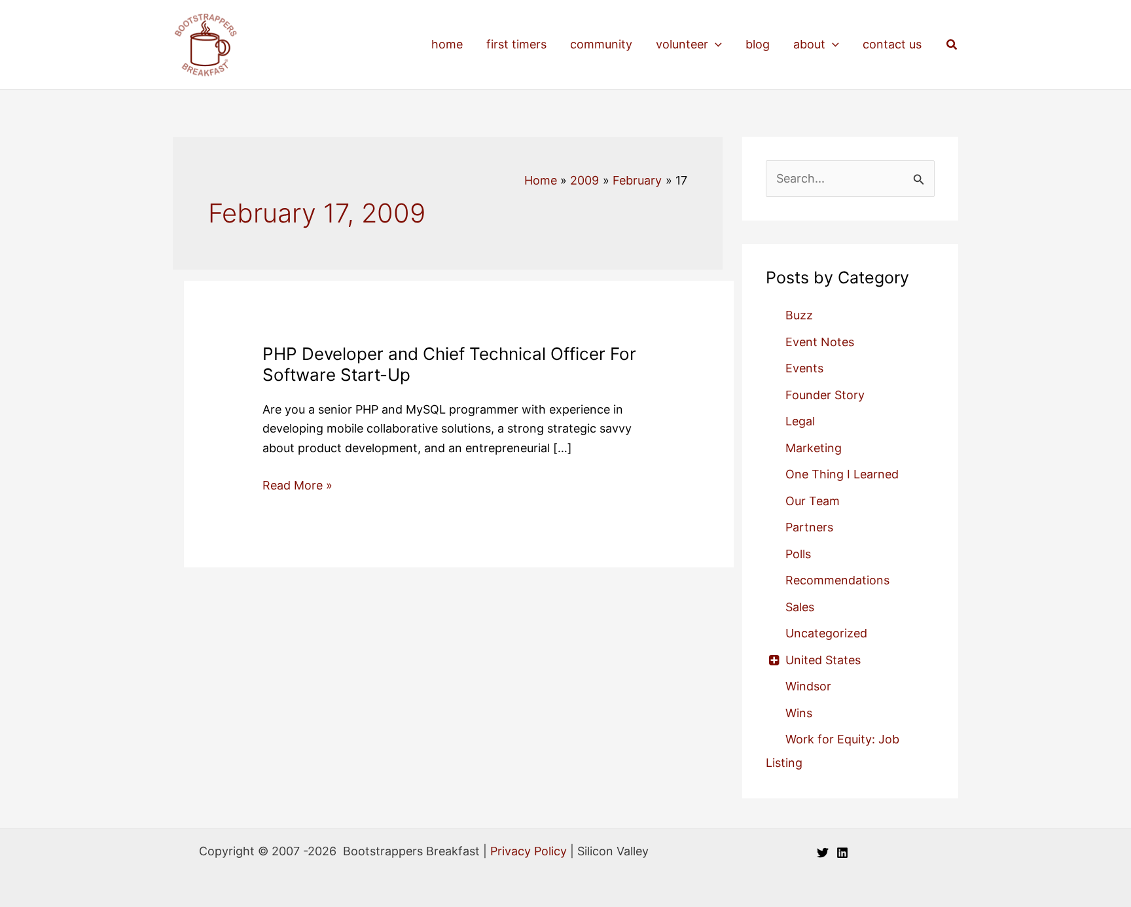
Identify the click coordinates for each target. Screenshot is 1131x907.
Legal (800, 421)
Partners (809, 527)
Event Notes (819, 342)
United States (823, 660)
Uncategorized (826, 633)
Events (804, 368)
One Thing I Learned (842, 474)
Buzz (799, 315)
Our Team (812, 501)
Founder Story (825, 395)
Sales (799, 607)
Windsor (808, 686)
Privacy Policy (528, 851)
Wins (798, 713)
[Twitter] (823, 853)
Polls (798, 554)
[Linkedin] (842, 853)
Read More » (297, 486)
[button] (715, 44)
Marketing (813, 448)
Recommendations (837, 580)
